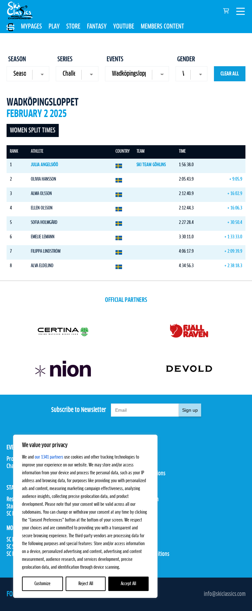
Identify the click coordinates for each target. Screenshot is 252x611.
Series (65, 59)
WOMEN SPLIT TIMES (32, 130)
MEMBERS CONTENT (162, 26)
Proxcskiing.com (142, 500)
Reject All (85, 583)
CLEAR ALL (229, 73)
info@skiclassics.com (224, 594)
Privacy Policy (140, 547)
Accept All (128, 583)
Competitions (139, 466)
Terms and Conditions (147, 554)
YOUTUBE (123, 26)
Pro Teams (136, 459)
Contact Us (136, 540)
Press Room (137, 507)
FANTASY (97, 26)
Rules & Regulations (145, 474)
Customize (42, 583)
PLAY (54, 26)
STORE (73, 26)
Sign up (190, 410)
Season (17, 59)
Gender (186, 59)
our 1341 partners (49, 457)
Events (115, 59)
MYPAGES (31, 26)
